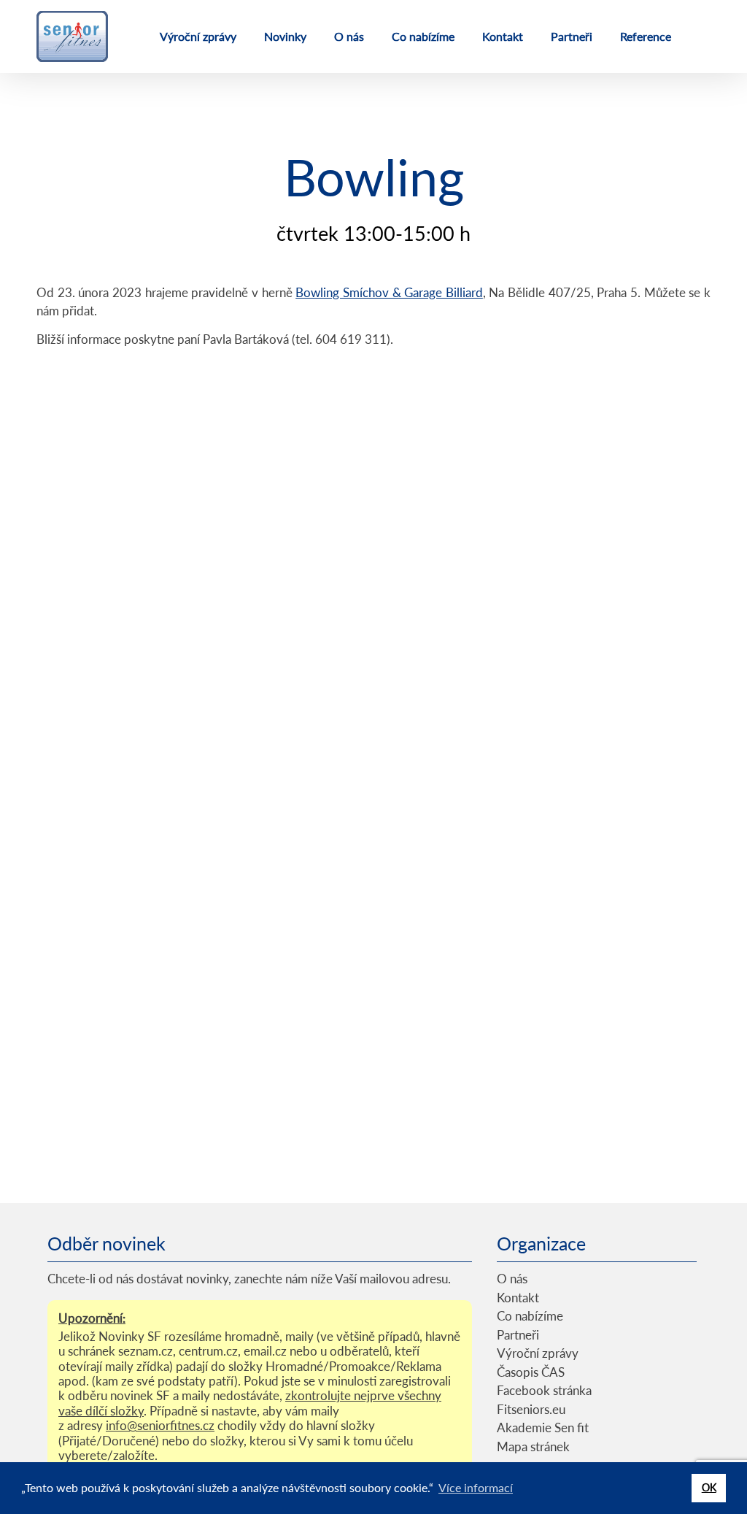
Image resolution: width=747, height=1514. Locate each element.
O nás (349, 36)
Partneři (571, 36)
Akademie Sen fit (543, 1427)
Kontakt (502, 36)
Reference (645, 36)
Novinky (285, 36)
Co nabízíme (423, 36)
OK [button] (709, 1487)
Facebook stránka (544, 1390)
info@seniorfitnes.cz (160, 1425)
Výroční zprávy (198, 36)
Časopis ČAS (531, 1372)
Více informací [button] (475, 1487)
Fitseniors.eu (531, 1409)
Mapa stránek (533, 1446)
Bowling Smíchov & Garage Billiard (389, 292)
